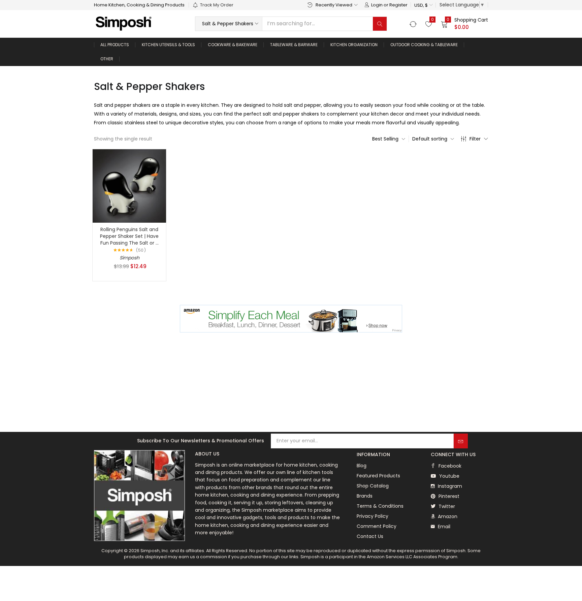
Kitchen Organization (354, 45)
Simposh (129, 257)
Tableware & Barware (294, 45)
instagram (449, 486)
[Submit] (461, 441)
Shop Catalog (373, 485)
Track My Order (216, 5)
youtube (448, 476)
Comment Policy (376, 526)
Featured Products (378, 475)
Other (106, 59)
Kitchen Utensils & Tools (168, 45)
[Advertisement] (291, 383)
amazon (447, 516)
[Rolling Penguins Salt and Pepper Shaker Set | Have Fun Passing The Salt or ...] (129, 185)
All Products (114, 45)
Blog (361, 465)
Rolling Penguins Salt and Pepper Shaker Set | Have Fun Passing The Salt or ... (129, 236)
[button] (423, 5)
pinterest (448, 496)
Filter (475, 138)
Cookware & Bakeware (232, 45)
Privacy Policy (372, 516)
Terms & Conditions (380, 506)
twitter (446, 506)
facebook (449, 466)
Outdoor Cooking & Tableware (424, 45)
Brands (365, 496)
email (443, 526)
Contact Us (370, 536)
